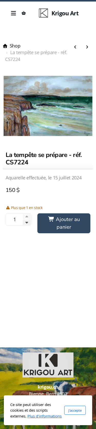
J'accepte (75, 410)
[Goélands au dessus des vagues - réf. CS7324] (75, 47)
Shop (15, 46)
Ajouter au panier (67, 223)
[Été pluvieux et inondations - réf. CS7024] (87, 47)
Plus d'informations (44, 416)
